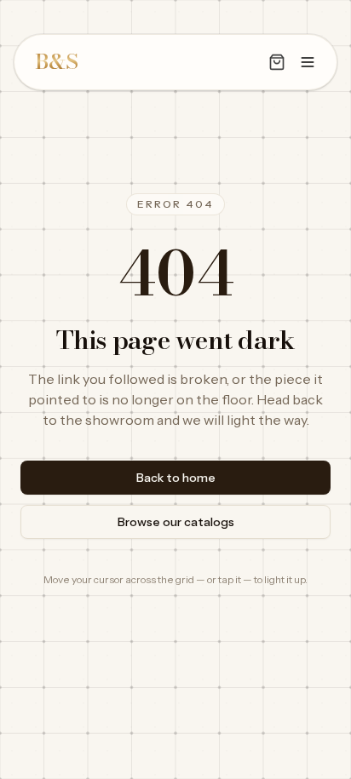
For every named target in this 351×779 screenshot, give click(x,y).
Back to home (176, 477)
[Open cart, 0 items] (276, 62)
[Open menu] (307, 62)
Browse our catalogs (176, 522)
